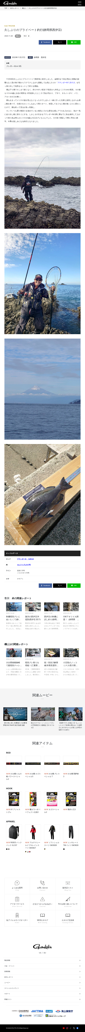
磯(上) (18, 36)
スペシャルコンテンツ (11, 988)
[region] (42, 717)
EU (45, 953)
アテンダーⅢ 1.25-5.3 (25, 559)
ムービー (7, 982)
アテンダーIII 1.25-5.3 (66, 83)
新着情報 (7, 971)
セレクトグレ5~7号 (24, 565)
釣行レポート (8, 977)
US (40, 953)
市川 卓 (26, 36)
